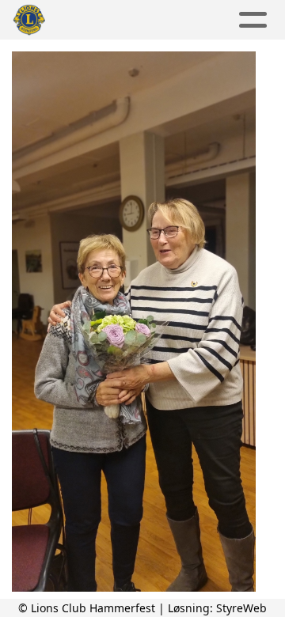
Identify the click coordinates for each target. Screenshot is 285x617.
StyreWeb (241, 607)
